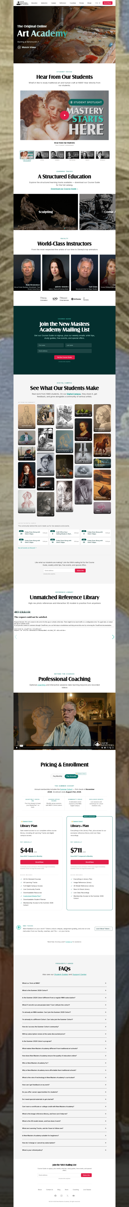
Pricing (81, 3)
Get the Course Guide (64, 357)
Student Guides (61, 974)
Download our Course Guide (63, 189)
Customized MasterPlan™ (32, 896)
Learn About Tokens (103, 928)
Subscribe (80, 570)
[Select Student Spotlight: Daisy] (87, 155)
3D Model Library (23, 611)
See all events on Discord (26, 548)
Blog (59, 1189)
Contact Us (49, 1189)
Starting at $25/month (27, 42)
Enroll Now (107, 3)
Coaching (73, 3)
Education (34, 3)
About (40, 1189)
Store (66, 1189)
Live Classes (87, 1189)
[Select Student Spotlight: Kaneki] (57, 155)
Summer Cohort (66, 789)
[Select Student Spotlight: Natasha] (72, 155)
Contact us (69, 942)
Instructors (44, 3)
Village (89, 3)
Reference (63, 3)
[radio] (57, 776)
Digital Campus (74, 394)
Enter (96, 3)
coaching (41, 685)
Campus (53, 3)
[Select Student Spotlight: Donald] (102, 155)
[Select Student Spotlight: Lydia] (42, 155)
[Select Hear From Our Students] (27, 155)
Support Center (79, 974)
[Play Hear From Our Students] (64, 115)
